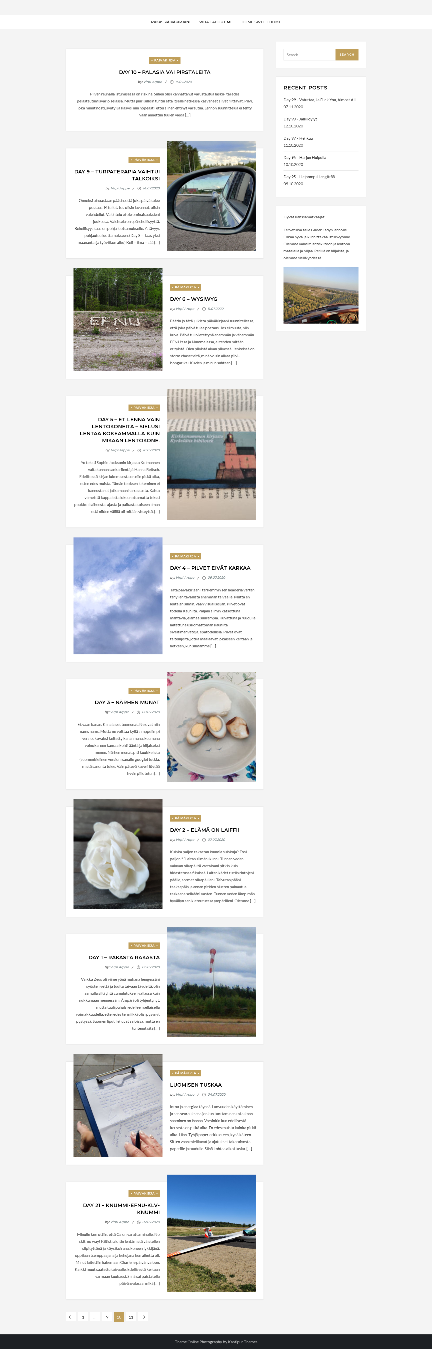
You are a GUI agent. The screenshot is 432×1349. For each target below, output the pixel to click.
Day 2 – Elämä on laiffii (204, 830)
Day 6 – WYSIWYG (194, 299)
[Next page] (143, 1317)
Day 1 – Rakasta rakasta (124, 957)
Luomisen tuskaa (196, 1085)
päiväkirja (165, 60)
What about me (216, 22)
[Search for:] (321, 54)
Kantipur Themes (243, 1341)
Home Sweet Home (261, 22)
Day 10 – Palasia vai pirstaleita (164, 72)
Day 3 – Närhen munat (127, 702)
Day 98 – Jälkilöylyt (300, 118)
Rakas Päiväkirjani (170, 22)
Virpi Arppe (152, 82)
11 (132, 1315)
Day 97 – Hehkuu (298, 138)
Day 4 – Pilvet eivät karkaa (210, 568)
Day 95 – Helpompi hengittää (309, 176)
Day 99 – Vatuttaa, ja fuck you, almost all (320, 99)
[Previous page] (71, 1317)
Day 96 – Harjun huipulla (305, 157)
